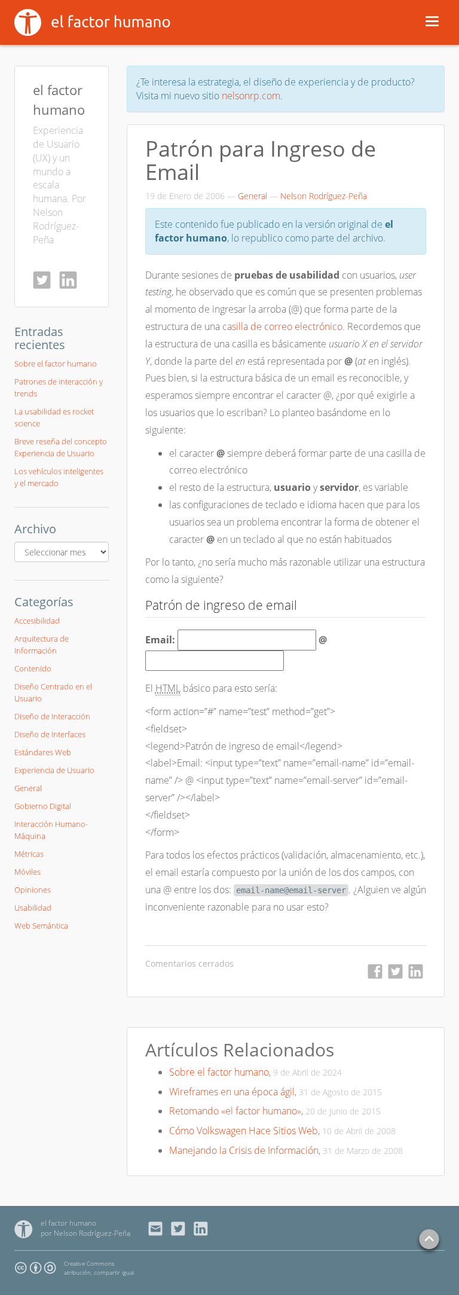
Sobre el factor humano (219, 1072)
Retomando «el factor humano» (235, 1110)
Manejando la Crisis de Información (244, 1150)
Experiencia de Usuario (54, 770)
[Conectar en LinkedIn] (71, 280)
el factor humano (68, 1223)
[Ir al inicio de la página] (429, 1240)
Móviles (27, 871)
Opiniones (32, 889)
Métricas (29, 853)
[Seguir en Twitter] (45, 280)
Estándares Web (42, 752)
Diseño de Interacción (52, 716)
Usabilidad (32, 907)
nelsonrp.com (251, 95)
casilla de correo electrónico (282, 326)
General (252, 195)
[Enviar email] (158, 1228)
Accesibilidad (37, 620)
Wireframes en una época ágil (232, 1091)
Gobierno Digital (42, 806)
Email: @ (236, 639)
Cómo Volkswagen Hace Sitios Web (243, 1130)
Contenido (32, 668)
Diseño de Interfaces (49, 734)
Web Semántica (41, 925)
